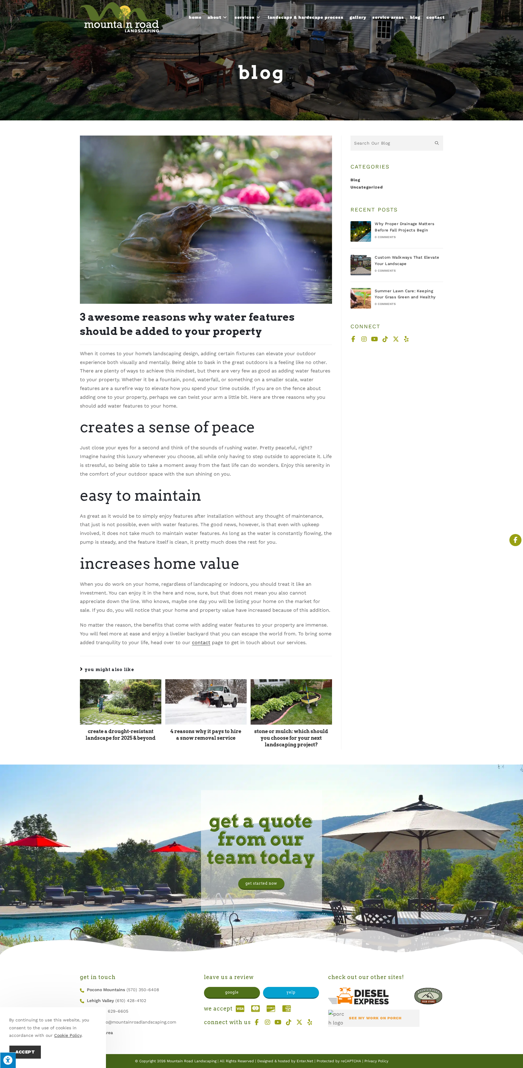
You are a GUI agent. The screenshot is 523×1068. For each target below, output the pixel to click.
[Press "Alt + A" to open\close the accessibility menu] (8, 1060)
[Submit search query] (437, 143)
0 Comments (385, 237)
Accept (25, 1052)
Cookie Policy (67, 1035)
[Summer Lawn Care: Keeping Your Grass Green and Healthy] (360, 298)
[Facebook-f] (353, 339)
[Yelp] (406, 339)
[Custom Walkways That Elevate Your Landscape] (360, 265)
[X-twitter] (396, 339)
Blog (355, 180)
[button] (261, 884)
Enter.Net (305, 1061)
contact (201, 642)
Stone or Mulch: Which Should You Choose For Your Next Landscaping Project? (291, 738)
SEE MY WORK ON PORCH (375, 1018)
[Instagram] (364, 339)
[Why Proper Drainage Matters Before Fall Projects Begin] (360, 231)
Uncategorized (366, 187)
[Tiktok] (385, 339)
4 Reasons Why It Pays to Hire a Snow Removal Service (205, 735)
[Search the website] (396, 142)
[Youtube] (375, 339)
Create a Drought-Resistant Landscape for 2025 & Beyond (121, 735)
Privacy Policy (376, 1061)
